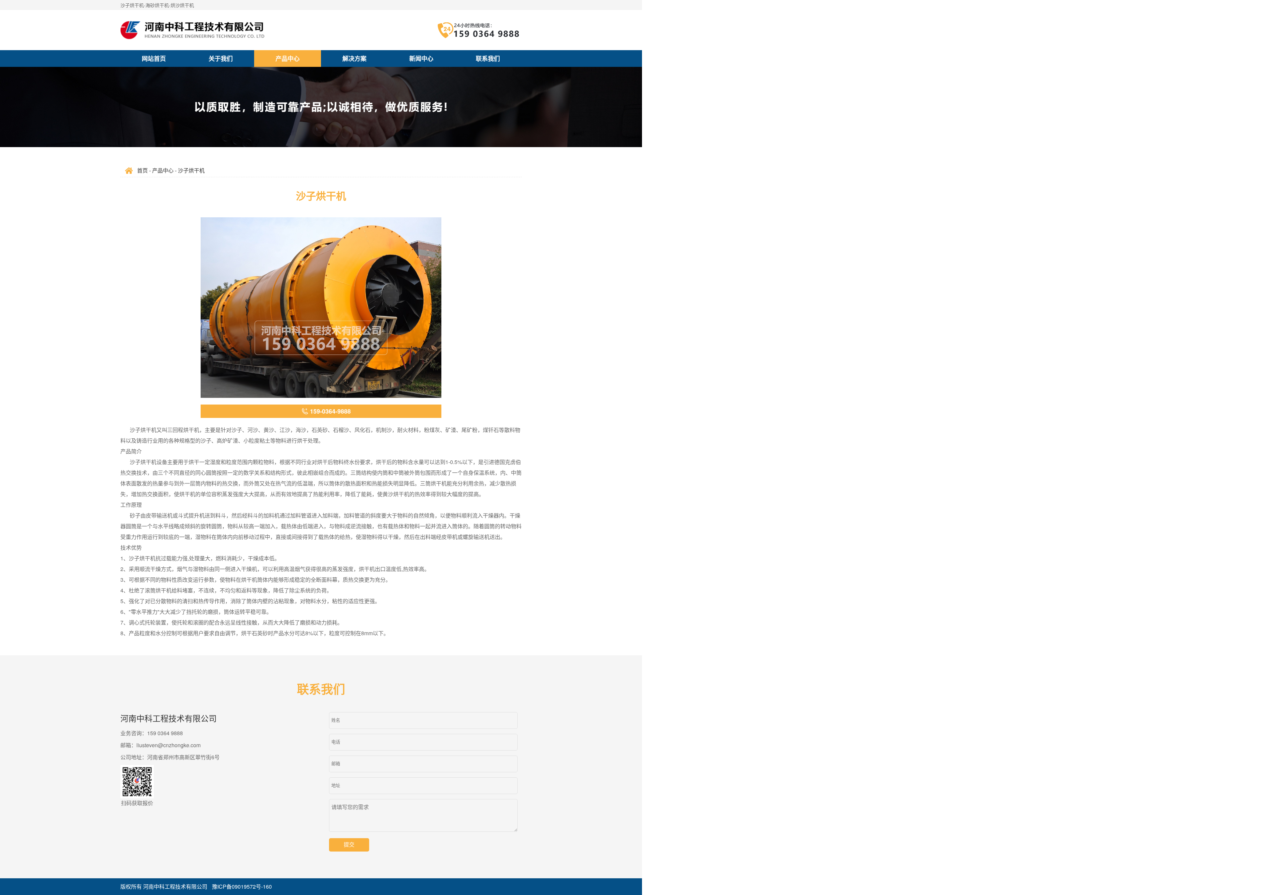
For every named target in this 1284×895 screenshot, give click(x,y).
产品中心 (288, 58)
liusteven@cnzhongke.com (168, 745)
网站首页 (154, 58)
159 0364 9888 (165, 733)
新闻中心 (421, 58)
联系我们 (488, 58)
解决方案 (354, 58)
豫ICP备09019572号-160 (242, 886)
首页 (142, 170)
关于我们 (221, 58)
